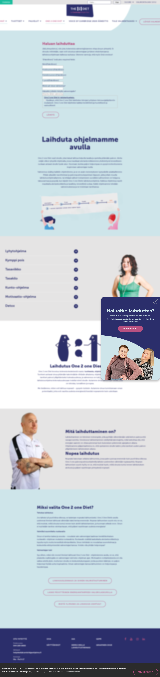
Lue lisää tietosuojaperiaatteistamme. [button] (64, 672)
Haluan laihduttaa (131, 329)
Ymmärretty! (146, 672)
